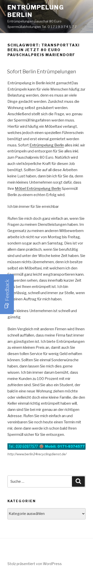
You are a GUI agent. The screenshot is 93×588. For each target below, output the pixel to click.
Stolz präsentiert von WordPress (34, 564)
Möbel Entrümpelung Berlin (38, 188)
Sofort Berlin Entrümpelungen (41, 72)
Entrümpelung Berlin (47, 145)
